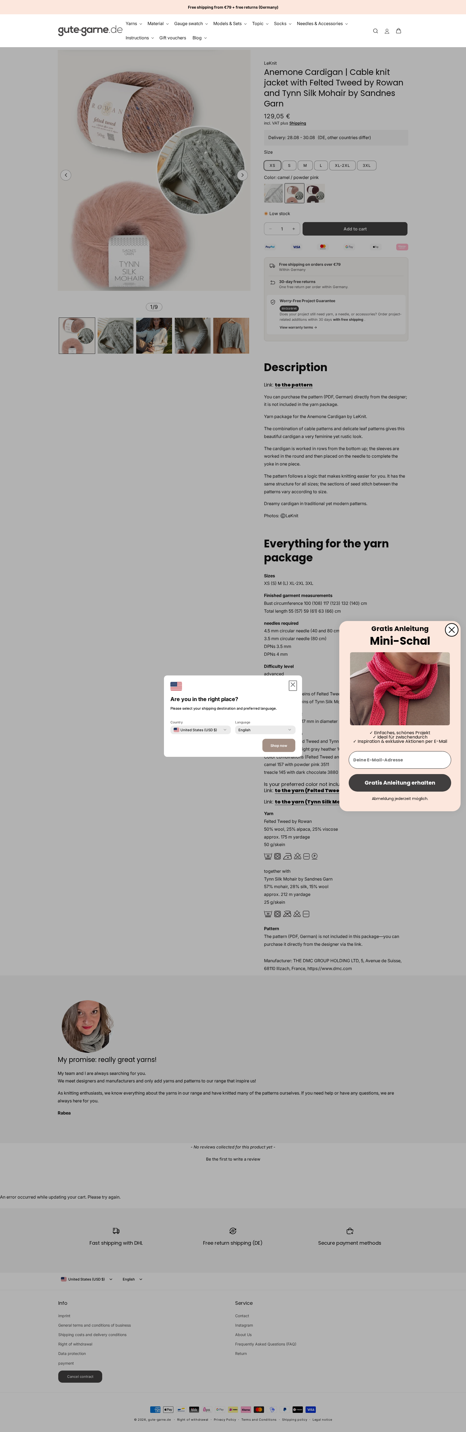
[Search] (375, 31)
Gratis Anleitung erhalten (400, 782)
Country (176, 722)
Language (242, 722)
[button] (400, 31)
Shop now (278, 745)
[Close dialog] (451, 629)
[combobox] (195, 729)
